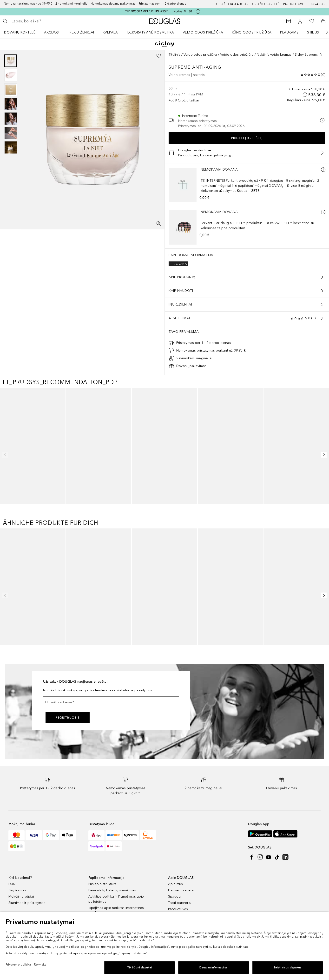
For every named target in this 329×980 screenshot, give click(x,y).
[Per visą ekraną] (158, 223)
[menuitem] (23, 32)
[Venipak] (96, 885)
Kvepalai (111, 32)
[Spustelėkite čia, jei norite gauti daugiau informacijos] (198, 11)
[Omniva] (148, 874)
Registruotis (67, 756)
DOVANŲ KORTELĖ (19, 32)
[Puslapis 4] (10, 104)
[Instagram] (260, 896)
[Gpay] (51, 874)
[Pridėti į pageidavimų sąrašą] (158, 56)
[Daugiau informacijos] (323, 169)
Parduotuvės (294, 4)
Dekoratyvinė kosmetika (150, 32)
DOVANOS (317, 4)
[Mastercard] (16, 874)
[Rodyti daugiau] (321, 55)
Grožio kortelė (265, 4)
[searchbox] (47, 21)
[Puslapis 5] (10, 118)
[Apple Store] (285, 873)
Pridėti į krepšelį (247, 138)
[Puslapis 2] (10, 75)
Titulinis (174, 55)
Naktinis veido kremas (274, 55)
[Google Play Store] (260, 873)
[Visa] (34, 874)
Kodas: (183, 11)
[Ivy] (16, 885)
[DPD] (96, 874)
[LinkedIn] (285, 896)
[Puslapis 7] (10, 147)
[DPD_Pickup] (113, 885)
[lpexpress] (131, 874)
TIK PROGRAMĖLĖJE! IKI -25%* (146, 11)
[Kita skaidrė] (324, 32)
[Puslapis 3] (10, 89)
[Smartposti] (113, 874)
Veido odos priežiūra (203, 32)
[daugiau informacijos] (305, 94)
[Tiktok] (277, 896)
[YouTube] (268, 896)
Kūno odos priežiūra (252, 32)
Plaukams (289, 32)
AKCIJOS (51, 32)
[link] (33, 454)
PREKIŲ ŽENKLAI (81, 32)
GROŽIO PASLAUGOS (232, 4)
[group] (10, 104)
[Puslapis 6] (10, 133)
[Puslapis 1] (10, 60)
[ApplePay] (68, 874)
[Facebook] (251, 896)
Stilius (313, 32)
